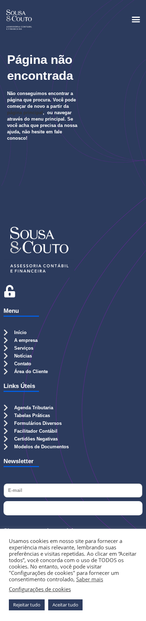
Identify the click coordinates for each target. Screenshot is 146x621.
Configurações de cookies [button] (40, 589)
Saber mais (89, 579)
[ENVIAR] (73, 508)
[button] (136, 19)
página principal (25, 112)
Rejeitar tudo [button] (26, 604)
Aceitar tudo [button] (65, 604)
